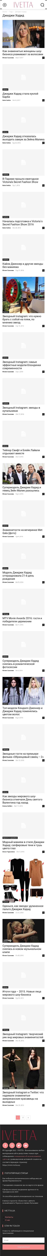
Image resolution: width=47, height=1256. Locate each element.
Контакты (9, 1217)
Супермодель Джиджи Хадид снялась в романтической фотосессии (21, 664)
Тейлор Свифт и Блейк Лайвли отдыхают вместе (21, 452)
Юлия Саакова (8, 58)
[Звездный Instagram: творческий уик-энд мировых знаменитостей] (23, 1017)
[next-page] (28, 1117)
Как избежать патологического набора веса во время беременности (22, 1179)
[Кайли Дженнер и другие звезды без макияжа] (23, 247)
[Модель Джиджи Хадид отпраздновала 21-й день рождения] (23, 556)
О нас (7, 1220)
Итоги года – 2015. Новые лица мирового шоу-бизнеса (22, 993)
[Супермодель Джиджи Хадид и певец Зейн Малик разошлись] (23, 473)
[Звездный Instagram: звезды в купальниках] (23, 391)
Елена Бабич (7, 806)
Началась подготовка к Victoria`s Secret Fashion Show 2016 (23, 223)
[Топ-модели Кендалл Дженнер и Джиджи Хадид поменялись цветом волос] (23, 691)
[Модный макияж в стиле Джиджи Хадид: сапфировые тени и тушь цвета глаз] (23, 825)
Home (5, 12)
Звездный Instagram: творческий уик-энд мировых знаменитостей (23, 1036)
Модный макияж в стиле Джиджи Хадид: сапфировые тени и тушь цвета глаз (23, 845)
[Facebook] (5, 1145)
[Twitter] (19, 1145)
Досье (5, 47)
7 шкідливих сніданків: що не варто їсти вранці (23, 1185)
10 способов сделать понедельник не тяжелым (23, 1196)
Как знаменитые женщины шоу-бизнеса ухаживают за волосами (23, 53)
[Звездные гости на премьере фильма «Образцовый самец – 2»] (23, 737)
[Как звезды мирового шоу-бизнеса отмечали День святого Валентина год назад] (23, 780)
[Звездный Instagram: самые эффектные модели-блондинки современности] (23, 345)
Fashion (5, 174)
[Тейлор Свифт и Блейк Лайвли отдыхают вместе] (23, 434)
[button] (42, 4)
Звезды (5, 614)
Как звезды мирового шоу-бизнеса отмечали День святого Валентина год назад (22, 799)
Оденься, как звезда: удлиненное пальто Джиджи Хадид (23, 908)
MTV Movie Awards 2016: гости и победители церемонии (22, 620)
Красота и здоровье (10, 838)
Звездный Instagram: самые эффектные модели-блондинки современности (22, 365)
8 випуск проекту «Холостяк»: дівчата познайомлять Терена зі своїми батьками (20, 1201)
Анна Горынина (9, 852)
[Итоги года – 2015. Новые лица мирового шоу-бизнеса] (23, 975)
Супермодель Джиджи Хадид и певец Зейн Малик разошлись (22, 489)
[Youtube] (25, 1145)
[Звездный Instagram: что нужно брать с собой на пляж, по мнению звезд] (23, 295)
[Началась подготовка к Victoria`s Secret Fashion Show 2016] (23, 205)
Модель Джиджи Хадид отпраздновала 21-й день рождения (18, 575)
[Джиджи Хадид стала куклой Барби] (23, 77)
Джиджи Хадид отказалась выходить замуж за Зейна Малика (23, 138)
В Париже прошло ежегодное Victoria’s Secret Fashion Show (21, 180)
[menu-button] (4, 5)
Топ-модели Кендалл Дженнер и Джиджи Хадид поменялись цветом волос (22, 711)
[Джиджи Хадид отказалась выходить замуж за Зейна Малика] (23, 120)
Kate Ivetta (7, 100)
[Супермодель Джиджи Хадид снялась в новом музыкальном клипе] (23, 931)
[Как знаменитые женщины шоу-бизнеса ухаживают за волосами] (23, 34)
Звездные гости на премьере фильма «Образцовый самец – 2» (23, 755)
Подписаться (23, 1247)
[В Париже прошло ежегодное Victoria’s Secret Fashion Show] (23, 162)
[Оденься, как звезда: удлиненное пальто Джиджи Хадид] (23, 880)
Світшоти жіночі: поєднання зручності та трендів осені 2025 (20, 1190)
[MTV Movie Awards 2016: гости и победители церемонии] (23, 602)
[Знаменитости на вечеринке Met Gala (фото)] (23, 513)
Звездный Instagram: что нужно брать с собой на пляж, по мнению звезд (22, 319)
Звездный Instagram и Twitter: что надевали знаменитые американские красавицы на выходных (23, 1097)
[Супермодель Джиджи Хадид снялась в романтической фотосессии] (23, 644)
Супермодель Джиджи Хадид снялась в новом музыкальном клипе (22, 949)
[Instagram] (12, 1145)
